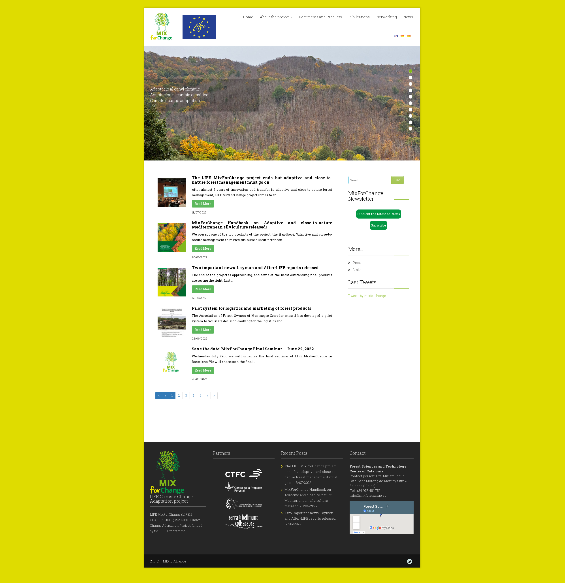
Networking (386, 17)
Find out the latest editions (378, 214)
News (408, 17)
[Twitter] (409, 561)
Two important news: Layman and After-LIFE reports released (255, 267)
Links (357, 270)
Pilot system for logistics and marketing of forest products (251, 308)
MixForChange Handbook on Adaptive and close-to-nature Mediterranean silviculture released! (262, 225)
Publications (359, 17)
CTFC (154, 561)
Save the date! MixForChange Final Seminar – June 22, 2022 (253, 348)
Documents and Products (320, 17)
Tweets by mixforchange (367, 296)
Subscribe (378, 225)
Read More (203, 204)
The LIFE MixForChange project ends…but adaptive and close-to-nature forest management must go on (262, 180)
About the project (276, 17)
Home (248, 17)
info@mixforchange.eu (368, 495)
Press (357, 262)
